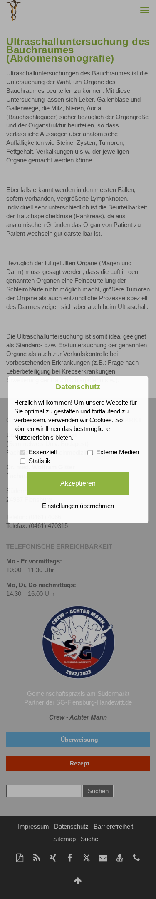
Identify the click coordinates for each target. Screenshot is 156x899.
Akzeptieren (78, 483)
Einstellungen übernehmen (78, 506)
